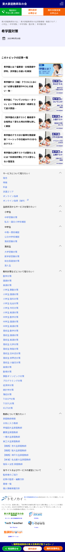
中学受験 (13, 24)
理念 (5, 177)
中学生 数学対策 (10, 316)
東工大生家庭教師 (11, 441)
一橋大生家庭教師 (11, 436)
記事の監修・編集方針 (13, 479)
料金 (5, 186)
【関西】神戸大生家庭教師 (15, 454)
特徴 (5, 182)
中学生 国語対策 (10, 321)
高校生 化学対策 (10, 344)
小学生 (4, 24)
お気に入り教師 (10, 423)
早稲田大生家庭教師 (12, 427)
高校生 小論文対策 (11, 362)
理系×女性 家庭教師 (13, 464)
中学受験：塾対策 (27, 24)
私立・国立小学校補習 (15, 221)
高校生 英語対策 (10, 339)
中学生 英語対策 (10, 326)
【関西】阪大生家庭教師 (14, 450)
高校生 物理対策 (10, 348)
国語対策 (7, 280)
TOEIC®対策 (9, 398)
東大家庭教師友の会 (14, 4)
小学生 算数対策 (10, 289)
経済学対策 (8, 385)
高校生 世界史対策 (11, 357)
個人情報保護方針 (11, 488)
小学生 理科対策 (10, 298)
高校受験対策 (11, 241)
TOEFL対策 (8, 403)
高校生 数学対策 (10, 330)
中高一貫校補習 (12, 232)
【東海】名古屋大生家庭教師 (17, 459)
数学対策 (7, 276)
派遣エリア (8, 191)
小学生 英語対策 (10, 312)
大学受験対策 (11, 251)
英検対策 (7, 367)
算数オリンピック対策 (13, 376)
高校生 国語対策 (10, 335)
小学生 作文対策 (10, 307)
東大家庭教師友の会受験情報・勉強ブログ (38, 21)
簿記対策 (7, 394)
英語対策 (7, 285)
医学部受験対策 (12, 256)
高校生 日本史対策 (11, 353)
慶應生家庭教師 (10, 432)
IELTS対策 (8, 407)
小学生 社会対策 (10, 303)
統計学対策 (8, 389)
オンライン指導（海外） (14, 200)
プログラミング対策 (12, 380)
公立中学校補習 (12, 236)
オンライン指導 (10, 196)
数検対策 (7, 371)
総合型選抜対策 (12, 260)
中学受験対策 (11, 217)
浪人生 (8, 265)
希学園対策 (41, 24)
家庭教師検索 (9, 418)
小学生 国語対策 (10, 294)
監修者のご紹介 (10, 474)
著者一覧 (7, 483)
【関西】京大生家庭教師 (14, 445)
